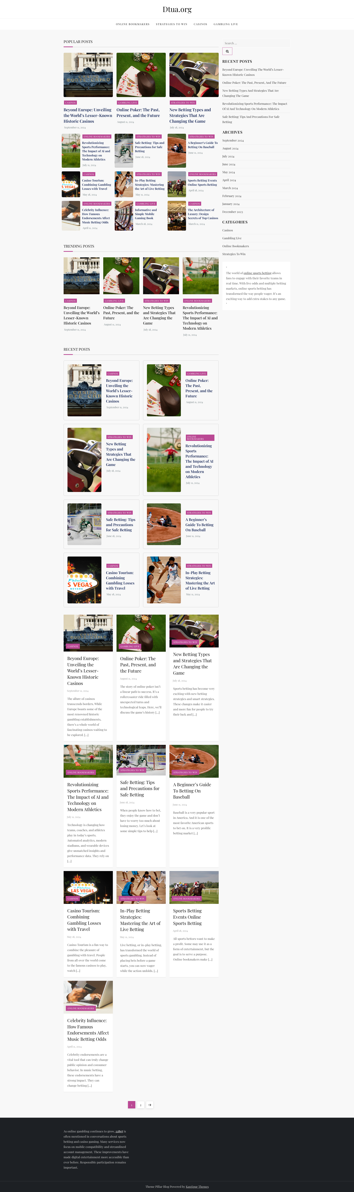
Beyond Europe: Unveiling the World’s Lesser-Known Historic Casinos (88, 115)
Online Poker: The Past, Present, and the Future (138, 112)
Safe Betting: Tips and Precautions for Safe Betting (149, 147)
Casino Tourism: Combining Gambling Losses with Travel (96, 184)
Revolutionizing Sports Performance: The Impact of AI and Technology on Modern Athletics (96, 151)
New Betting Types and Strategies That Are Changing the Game (190, 115)
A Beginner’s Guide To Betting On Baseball (203, 145)
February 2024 (231, 196)
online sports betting (257, 273)
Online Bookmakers (133, 24)
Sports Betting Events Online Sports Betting (202, 182)
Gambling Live (226, 24)
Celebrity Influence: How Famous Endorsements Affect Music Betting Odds (96, 216)
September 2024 (233, 140)
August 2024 (230, 148)
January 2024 (231, 204)
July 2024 (228, 156)
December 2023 (232, 212)
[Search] (227, 51)
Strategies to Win (172, 24)
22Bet (119, 1131)
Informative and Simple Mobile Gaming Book (146, 214)
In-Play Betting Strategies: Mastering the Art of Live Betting (150, 184)
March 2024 (230, 188)
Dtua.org (177, 9)
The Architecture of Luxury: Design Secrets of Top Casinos (203, 214)
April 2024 (229, 180)
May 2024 (228, 172)
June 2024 (228, 164)
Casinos (200, 24)
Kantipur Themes (197, 1186)
